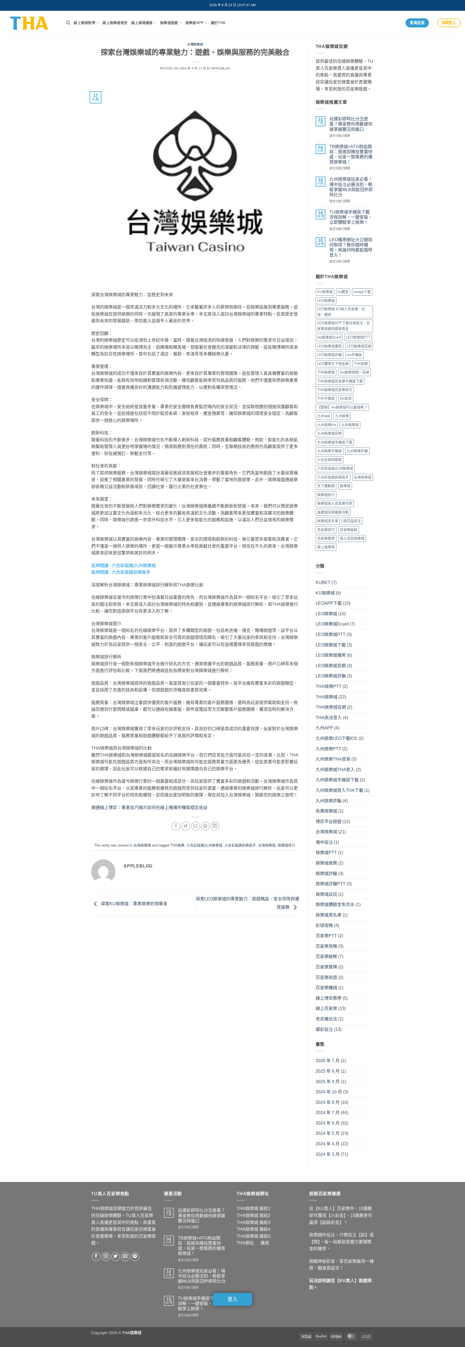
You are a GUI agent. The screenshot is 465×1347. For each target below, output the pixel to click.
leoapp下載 (362, 292)
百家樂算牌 (326, 538)
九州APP (324, 728)
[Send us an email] (125, 1256)
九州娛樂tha (326, 425)
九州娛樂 (342, 416)
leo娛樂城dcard (329, 337)
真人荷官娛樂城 (352, 538)
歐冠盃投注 (352, 521)
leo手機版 (354, 355)
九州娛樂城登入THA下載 (339, 790)
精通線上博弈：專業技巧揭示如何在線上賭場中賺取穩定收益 (149, 807)
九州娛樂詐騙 (357, 451)
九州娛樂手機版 (329, 451)
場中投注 (324, 842)
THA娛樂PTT (328, 686)
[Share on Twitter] (185, 826)
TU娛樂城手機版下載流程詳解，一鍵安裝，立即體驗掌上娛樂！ (350, 217)
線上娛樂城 (326, 547)
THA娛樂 (177, 845)
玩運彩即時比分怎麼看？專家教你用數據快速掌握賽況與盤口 (350, 124)
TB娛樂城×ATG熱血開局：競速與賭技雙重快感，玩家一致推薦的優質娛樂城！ (350, 154)
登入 (232, 1299)
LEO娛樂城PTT (358, 337)
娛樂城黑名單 (327, 521)
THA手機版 (326, 398)
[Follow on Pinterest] (135, 1256)
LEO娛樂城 (326, 301)
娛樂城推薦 (326, 863)
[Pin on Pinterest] (205, 826)
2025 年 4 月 (328, 1081)
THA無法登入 (329, 717)
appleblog (221, 68)
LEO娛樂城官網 (359, 346)
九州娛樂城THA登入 (335, 769)
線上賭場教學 (84, 23)
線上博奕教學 (328, 998)
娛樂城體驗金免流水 (335, 904)
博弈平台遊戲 (328, 821)
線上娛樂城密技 (115, 23)
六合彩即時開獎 (329, 460)
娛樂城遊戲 (169, 23)
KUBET (323, 582)
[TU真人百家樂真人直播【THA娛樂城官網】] (31, 23)
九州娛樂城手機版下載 (334, 442)
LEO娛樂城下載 (331, 645)
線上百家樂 (326, 1008)
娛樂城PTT (326, 852)
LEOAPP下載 (329, 603)
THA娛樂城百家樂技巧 (334, 390)
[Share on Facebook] (175, 826)
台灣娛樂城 (195, 44)
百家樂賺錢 (326, 987)
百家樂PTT (326, 935)
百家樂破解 (348, 530)
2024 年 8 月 (328, 1102)
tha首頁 (346, 398)
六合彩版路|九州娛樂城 (134, 565)
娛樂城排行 (286, 845)
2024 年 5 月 (328, 1133)
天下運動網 (326, 486)
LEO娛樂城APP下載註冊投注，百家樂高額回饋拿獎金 (343, 325)
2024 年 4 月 (328, 1144)
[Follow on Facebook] (96, 1256)
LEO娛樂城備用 (329, 346)
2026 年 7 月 (328, 1060)
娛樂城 (345, 486)
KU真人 (346, 1280)
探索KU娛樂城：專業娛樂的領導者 (133, 903)
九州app (323, 416)
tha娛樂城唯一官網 (354, 372)
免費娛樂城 (326, 811)
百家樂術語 (326, 977)
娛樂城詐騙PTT (331, 883)
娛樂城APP (194, 23)
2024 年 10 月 (329, 1092)
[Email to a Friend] (195, 826)
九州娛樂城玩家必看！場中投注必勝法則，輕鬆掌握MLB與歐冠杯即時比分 (351, 187)
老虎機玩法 (326, 1019)
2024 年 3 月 (328, 1154)
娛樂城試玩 (326, 894)
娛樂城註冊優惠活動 (333, 512)
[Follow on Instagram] (105, 1256)
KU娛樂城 (325, 292)
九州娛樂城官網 (329, 433)
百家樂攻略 (326, 946)
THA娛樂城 (326, 372)
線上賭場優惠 (142, 23)
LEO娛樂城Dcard (332, 624)
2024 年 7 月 (328, 1112)
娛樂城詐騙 (326, 873)
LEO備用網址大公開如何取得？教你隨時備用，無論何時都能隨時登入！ (350, 247)
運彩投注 (324, 1029)
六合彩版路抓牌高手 (131, 572)
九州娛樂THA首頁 (333, 759)
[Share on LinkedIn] (214, 826)
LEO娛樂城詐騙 (329, 355)
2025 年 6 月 (328, 1071)
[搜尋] (68, 23)
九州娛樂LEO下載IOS (336, 738)
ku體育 (343, 292)
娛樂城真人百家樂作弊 (334, 503)
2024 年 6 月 (328, 1123)
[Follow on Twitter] (115, 1256)
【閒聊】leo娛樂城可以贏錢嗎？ (342, 407)
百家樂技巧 (326, 530)
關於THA (218, 23)
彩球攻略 (324, 925)
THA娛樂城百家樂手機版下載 (340, 381)
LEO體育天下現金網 (333, 364)
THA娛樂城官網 (331, 707)
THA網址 (245, 1243)
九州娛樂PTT (328, 749)
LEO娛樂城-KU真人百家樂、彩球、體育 (341, 311)
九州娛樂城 (350, 425)
